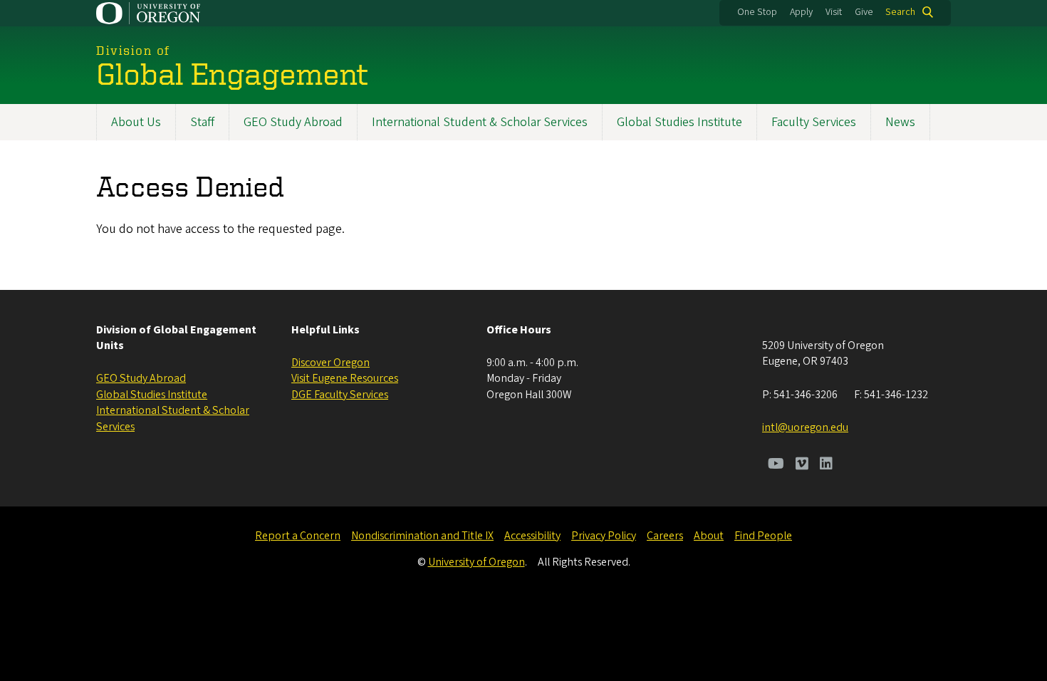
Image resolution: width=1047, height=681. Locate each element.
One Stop (757, 12)
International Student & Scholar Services (480, 122)
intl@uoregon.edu (805, 427)
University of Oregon (476, 562)
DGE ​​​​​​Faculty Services (339, 394)
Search (900, 12)
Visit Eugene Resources (344, 378)
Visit (833, 12)
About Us (136, 122)
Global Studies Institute (679, 122)
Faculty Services (813, 122)
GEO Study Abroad (293, 122)
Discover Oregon (330, 362)
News (900, 122)
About (709, 536)
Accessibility (532, 536)
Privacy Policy (603, 536)
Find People (763, 536)
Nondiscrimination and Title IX (422, 536)
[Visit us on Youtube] (776, 465)
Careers (665, 536)
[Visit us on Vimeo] (802, 465)
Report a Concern (297, 536)
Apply (801, 12)
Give (864, 12)
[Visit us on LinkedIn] (826, 465)
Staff (202, 122)
